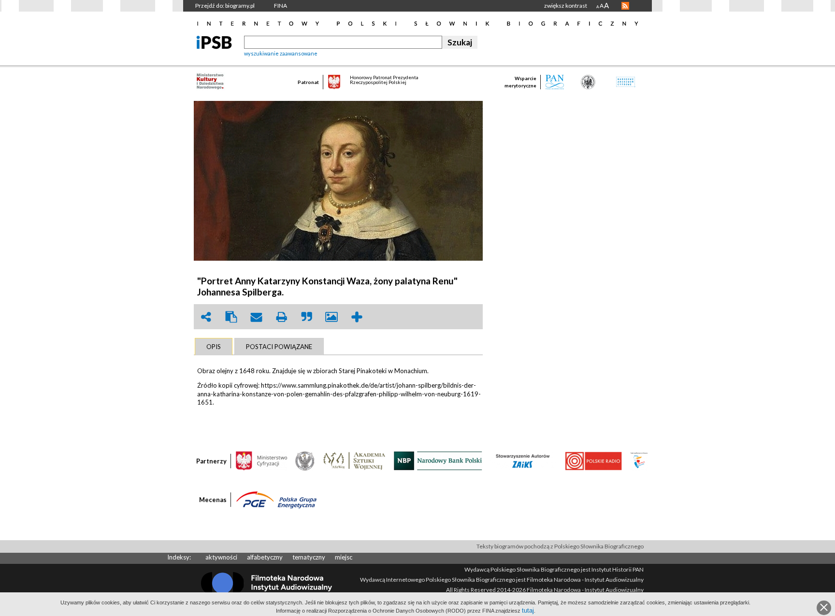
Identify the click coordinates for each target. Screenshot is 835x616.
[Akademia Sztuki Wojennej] (354, 460)
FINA (280, 5)
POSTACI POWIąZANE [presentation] (279, 346)
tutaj (528, 610)
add (356, 317)
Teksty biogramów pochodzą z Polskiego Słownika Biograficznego (560, 546)
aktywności (221, 557)
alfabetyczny (265, 557)
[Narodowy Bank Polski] (438, 460)
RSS (625, 6)
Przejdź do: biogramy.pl (225, 5)
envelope (256, 317)
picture (331, 317)
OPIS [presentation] (213, 346)
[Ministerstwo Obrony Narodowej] (305, 460)
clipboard (231, 317)
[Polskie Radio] (593, 460)
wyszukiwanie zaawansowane (280, 53)
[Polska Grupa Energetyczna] (276, 499)
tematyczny (308, 557)
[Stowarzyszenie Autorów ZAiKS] (523, 460)
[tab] (213, 346)
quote (306, 317)
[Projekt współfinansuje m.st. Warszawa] (639, 460)
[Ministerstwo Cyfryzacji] (261, 460)
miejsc (343, 557)
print (281, 317)
